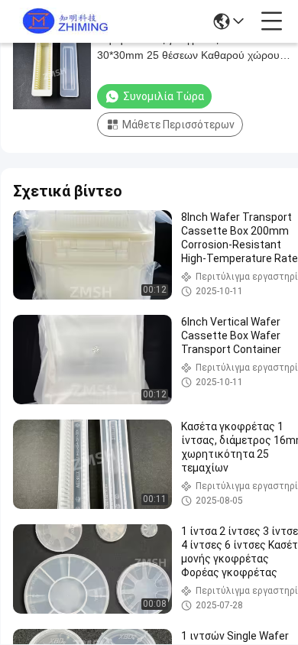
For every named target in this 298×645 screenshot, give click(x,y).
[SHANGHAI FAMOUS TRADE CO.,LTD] (62, 21)
